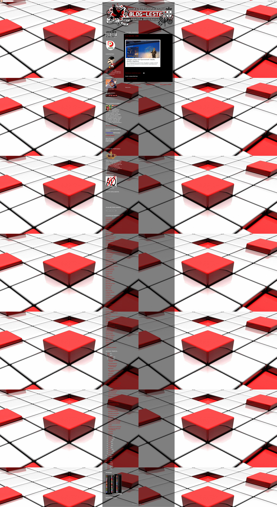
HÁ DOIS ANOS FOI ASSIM (114, 421)
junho (109, 443)
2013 (108, 457)
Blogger (143, 504)
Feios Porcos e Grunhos (111, 262)
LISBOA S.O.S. (109, 276)
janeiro (110, 453)
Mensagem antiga (165, 84)
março (110, 449)
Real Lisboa (108, 314)
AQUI (126, 39)
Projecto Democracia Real (112, 312)
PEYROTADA (111, 375)
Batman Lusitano (109, 226)
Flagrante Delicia (109, 264)
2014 (108, 455)
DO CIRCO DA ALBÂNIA (113, 413)
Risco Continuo (109, 321)
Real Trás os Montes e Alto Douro (113, 316)
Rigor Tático (108, 319)
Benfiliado (108, 231)
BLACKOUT (111, 368)
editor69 (116, 105)
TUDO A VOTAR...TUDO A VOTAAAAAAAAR (114, 390)
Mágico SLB (108, 287)
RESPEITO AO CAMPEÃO (114, 423)
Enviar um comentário (132, 78)
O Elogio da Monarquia (111, 295)
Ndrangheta (108, 288)
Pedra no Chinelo (110, 307)
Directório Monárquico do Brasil (113, 252)
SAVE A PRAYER (112, 381)
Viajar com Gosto (110, 337)
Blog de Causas (109, 233)
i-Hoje (107, 345)
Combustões (108, 243)
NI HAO (110, 387)
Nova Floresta (109, 290)
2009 (108, 465)
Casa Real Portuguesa (111, 236)
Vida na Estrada (109, 338)
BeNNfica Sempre (110, 228)
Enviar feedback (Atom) (136, 87)
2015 (108, 355)
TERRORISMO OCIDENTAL (114, 377)
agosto (110, 439)
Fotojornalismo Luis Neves (112, 266)
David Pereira (109, 250)
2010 (108, 463)
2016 (108, 353)
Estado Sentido (109, 255)
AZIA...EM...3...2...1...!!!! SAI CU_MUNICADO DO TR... (114, 384)
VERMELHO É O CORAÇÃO (114, 426)
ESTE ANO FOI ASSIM (113, 401)
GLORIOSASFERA (110, 269)
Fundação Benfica (110, 268)
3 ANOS (110, 424)
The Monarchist (109, 331)
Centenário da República (111, 240)
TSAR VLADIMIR (112, 379)
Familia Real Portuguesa (111, 261)
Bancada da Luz (109, 224)
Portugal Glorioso (110, 309)
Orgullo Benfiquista (110, 304)
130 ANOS (110, 431)
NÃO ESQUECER (112, 392)
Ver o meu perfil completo (111, 125)
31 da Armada (109, 217)
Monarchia (108, 281)
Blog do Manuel (109, 235)
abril (109, 447)
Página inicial (150, 84)
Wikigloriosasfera (109, 342)
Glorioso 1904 (109, 273)
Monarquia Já (109, 285)
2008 (108, 466)
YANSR (107, 344)
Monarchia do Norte (110, 283)
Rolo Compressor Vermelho (112, 323)
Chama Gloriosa (109, 242)
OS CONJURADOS (112, 363)
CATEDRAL (110, 373)
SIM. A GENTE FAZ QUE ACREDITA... (113, 371)
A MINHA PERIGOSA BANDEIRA (113, 399)
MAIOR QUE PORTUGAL (114, 396)
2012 (108, 459)
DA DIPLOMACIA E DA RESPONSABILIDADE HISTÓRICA (113, 404)
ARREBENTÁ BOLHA (113, 411)
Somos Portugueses (110, 326)
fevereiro (110, 451)
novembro (110, 358)
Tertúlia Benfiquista (110, 330)
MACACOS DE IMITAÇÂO (114, 386)
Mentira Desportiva (110, 280)
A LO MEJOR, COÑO (132, 36)
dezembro (110, 357)
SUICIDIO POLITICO (113, 415)
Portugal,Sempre (109, 311)
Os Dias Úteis (109, 306)
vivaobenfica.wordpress (111, 347)
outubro (110, 436)
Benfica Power (109, 230)
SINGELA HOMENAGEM (113, 394)
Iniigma (107, 274)
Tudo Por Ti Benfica (110, 335)
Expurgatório (109, 257)
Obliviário (108, 302)
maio (109, 445)
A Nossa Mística (109, 221)
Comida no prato (109, 245)
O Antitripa (108, 293)
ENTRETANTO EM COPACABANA (112, 366)
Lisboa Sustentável (110, 278)
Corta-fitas (108, 247)
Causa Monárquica (110, 238)
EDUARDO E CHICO (113, 419)
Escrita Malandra (109, 254)
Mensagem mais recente (133, 84)
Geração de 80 (109, 271)
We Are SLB (108, 340)
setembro (110, 437)
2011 (108, 461)
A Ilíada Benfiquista (110, 219)
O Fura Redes (109, 297)
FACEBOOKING (111, 407)
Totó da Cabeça (109, 333)
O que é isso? (109, 300)
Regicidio (108, 318)
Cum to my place (109, 249)
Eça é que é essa (110, 259)
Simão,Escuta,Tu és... (111, 325)
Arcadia (107, 223)
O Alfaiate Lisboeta (110, 292)
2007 (108, 468)
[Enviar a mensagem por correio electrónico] (144, 73)
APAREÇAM (111, 417)
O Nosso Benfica (109, 299)
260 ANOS (110, 433)
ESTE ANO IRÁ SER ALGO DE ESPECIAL (114, 429)
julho (109, 441)
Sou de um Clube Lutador (111, 328)
